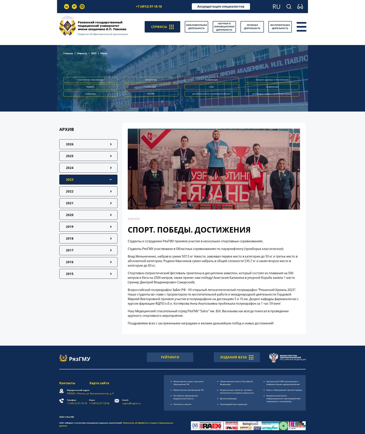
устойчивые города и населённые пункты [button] (272, 93)
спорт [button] (211, 86)
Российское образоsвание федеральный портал (185, 397)
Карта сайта (99, 383)
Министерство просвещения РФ (188, 390)
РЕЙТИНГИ (170, 357)
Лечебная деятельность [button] (252, 27)
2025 (70, 156)
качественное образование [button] (90, 79)
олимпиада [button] (90, 93)
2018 (70, 238)
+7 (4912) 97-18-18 (149, 6)
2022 (70, 191)
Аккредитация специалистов (220, 6)
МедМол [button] (90, 86)
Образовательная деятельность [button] (196, 27)
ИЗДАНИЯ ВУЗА (233, 357)
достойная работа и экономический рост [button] (211, 93)
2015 (70, 274)
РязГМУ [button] (151, 93)
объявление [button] (151, 79)
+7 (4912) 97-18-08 (99, 402)
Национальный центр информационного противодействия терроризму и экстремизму (283, 398)
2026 (70, 144)
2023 (93, 53)
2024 (70, 168)
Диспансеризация (228, 398)
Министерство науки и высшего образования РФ (188, 383)
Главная (68, 53)
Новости (82, 53)
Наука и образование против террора (284, 390)
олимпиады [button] (151, 86)
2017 (70, 250)
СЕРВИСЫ (159, 27)
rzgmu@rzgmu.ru (131, 402)
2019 (70, 227)
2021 (70, 203)
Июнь (103, 53)
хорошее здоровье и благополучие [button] (272, 79)
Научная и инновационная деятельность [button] (224, 26)
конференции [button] (211, 79)
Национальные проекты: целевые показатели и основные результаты (237, 391)
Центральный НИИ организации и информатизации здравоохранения (283, 383)
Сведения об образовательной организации (103, 34)
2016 (70, 262)
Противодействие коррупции (233, 404)
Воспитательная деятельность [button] (280, 27)
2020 (70, 215)
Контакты (67, 383)
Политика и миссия (182, 404)
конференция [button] (272, 86)
